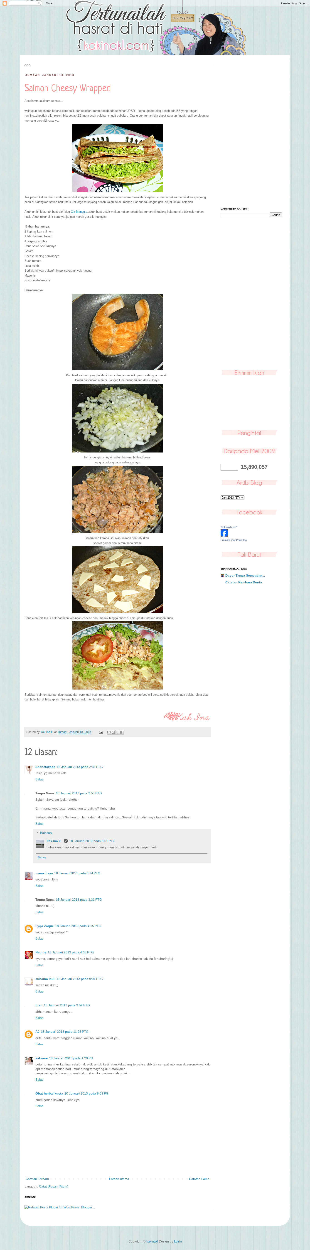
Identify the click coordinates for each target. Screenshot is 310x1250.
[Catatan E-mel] (101, 732)
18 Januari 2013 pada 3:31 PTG (79, 899)
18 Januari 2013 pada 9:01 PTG (80, 979)
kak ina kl (54, 841)
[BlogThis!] (113, 732)
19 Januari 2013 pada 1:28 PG (71, 1058)
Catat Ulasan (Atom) (53, 1186)
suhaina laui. (45, 979)
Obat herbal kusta (49, 1093)
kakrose (41, 1058)
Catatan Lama (199, 1179)
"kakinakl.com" (229, 527)
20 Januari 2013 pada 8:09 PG (86, 1093)
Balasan (46, 833)
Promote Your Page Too (234, 540)
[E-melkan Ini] (109, 732)
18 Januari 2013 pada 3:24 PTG (77, 873)
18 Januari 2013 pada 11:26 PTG (65, 1031)
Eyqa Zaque (44, 926)
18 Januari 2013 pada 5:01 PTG (92, 841)
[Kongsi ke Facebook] (122, 732)
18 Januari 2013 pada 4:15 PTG (78, 926)
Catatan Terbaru (37, 1179)
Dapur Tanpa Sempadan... (245, 575)
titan (38, 1005)
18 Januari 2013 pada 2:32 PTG (80, 767)
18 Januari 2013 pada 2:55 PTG (79, 793)
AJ (37, 1031)
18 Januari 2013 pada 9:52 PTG (67, 1005)
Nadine (40, 952)
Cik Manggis (79, 211)
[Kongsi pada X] (117, 732)
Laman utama (119, 1179)
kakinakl (152, 1241)
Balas (39, 779)
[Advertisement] (251, 132)
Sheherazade (45, 767)
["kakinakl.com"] (224, 535)
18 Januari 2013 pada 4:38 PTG (71, 952)
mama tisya (44, 873)
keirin (178, 1241)
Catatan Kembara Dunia (243, 582)
